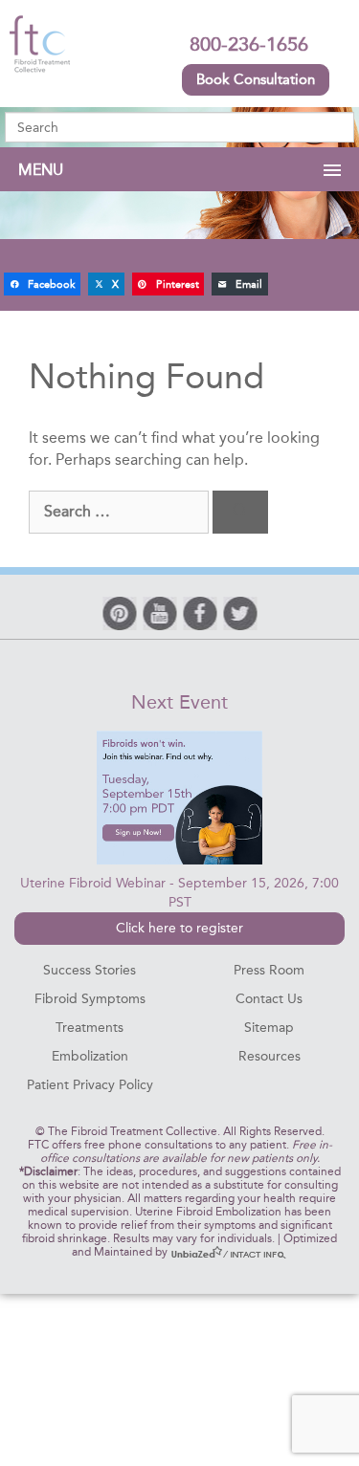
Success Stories (89, 970)
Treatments (89, 1027)
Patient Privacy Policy (90, 1085)
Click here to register (179, 928)
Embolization (90, 1056)
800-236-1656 (249, 44)
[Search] (240, 512)
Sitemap (269, 1027)
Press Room (269, 970)
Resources (269, 1056)
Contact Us (269, 999)
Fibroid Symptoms (90, 999)
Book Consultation (255, 79)
